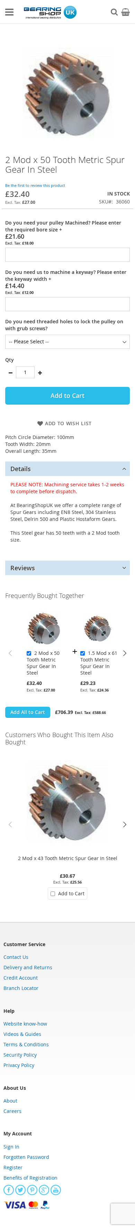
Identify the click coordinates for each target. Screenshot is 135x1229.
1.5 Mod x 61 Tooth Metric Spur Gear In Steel (98, 663)
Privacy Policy (18, 1065)
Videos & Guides (22, 1034)
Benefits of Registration (30, 1177)
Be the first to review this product (35, 185)
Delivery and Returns (27, 967)
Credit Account (20, 977)
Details (20, 469)
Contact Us (15, 957)
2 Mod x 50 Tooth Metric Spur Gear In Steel (43, 663)
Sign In (11, 1146)
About (10, 1100)
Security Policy (20, 1054)
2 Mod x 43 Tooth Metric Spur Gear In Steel (67, 858)
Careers (12, 1111)
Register (12, 1167)
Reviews (22, 568)
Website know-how (25, 1023)
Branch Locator (20, 988)
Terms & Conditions (26, 1044)
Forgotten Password (26, 1157)
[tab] (67, 468)
